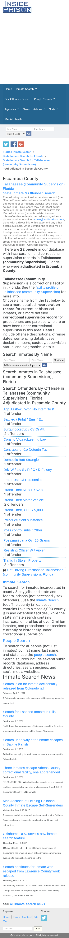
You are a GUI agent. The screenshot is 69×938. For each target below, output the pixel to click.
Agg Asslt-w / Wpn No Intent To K (28, 409)
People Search (16, 640)
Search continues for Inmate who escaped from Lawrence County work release (31, 871)
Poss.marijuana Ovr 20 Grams (26, 540)
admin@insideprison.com (48, 219)
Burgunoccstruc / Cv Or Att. (24, 429)
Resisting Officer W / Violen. (24, 550)
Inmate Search (16, 582)
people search (45, 655)
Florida (8, 189)
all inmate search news (27, 904)
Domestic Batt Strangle (21, 460)
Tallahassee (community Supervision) (34, 184)
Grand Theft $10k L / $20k (23, 490)
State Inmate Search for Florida (23, 156)
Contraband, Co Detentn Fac (25, 449)
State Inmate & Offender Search (29, 193)
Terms (16, 917)
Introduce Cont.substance (23, 520)
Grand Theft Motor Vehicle (23, 500)
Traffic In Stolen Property (22, 560)
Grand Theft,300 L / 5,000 (23, 510)
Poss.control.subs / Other (22, 530)
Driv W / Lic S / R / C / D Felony (27, 470)
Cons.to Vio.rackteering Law (25, 439)
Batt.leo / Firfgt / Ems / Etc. (23, 419)
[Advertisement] (34, 48)
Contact (27, 917)
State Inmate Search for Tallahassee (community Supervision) (26, 162)
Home (6, 917)
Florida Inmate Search (17, 151)
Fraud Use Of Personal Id (23, 480)
